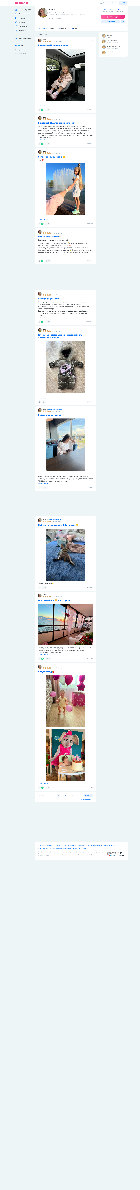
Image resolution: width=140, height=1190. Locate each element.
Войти (122, 3)
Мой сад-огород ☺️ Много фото (54, 600)
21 (49, 658)
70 (49, 261)
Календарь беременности (61, 848)
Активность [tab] (64, 28)
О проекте (41, 845)
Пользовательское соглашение (74, 845)
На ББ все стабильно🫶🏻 (49, 236)
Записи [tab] (44, 28)
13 (48, 110)
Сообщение (111, 21)
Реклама (50, 845)
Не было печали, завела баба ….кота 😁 (58, 525)
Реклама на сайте (20, 53)
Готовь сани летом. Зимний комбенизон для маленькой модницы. (60, 336)
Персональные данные (94, 845)
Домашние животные (55, 519)
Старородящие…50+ (48, 298)
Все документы (109, 845)
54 (49, 322)
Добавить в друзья (113, 17)
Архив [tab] (75, 28)
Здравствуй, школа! (55, 409)
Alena (44, 39)
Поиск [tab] (53, 28)
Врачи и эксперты (44, 848)
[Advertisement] (113, 88)
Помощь (58, 845)
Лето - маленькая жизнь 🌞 (51, 157)
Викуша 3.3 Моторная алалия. (53, 45)
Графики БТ (77, 848)
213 (46, 487)
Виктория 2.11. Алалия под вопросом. (57, 123)
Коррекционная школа (49, 415)
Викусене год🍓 (46, 671)
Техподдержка (19, 50)
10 (48, 144)
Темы (84, 848)
